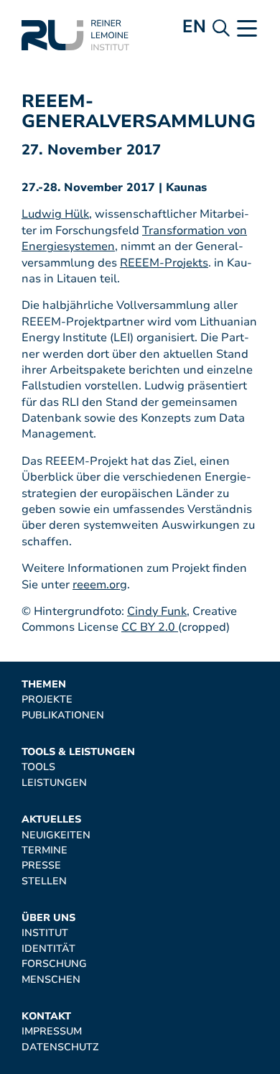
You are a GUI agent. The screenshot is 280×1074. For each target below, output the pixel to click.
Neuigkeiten (56, 835)
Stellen (44, 881)
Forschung (54, 963)
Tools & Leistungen (78, 751)
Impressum (52, 1031)
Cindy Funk (157, 611)
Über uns (48, 917)
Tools (38, 766)
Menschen (51, 979)
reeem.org (100, 585)
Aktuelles (51, 819)
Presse (41, 865)
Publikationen (63, 715)
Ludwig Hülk (55, 214)
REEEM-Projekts (164, 263)
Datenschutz (60, 1047)
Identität (48, 948)
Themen (44, 684)
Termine (44, 850)
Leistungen (54, 782)
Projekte (47, 699)
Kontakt (46, 1016)
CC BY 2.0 (149, 627)
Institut (45, 932)
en (194, 26)
